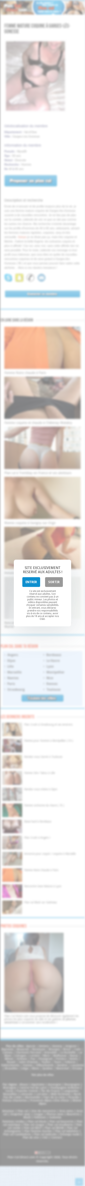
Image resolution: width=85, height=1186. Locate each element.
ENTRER (31, 582)
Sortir (54, 582)
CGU (42, 619)
